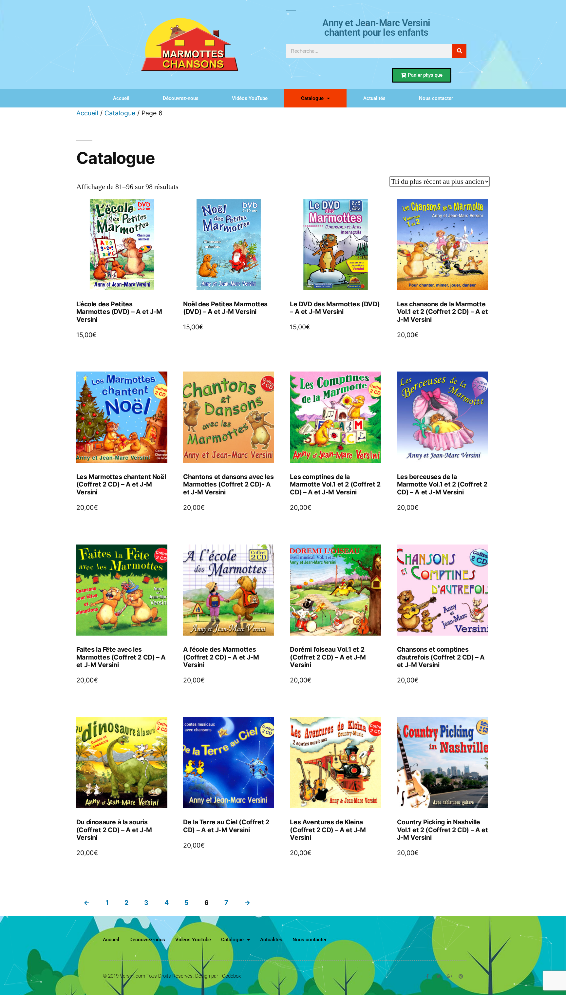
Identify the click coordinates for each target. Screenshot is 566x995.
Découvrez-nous (180, 98)
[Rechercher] (459, 51)
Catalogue (312, 98)
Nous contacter (436, 98)
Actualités (374, 98)
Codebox (231, 976)
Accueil (121, 98)
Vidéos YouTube (250, 98)
